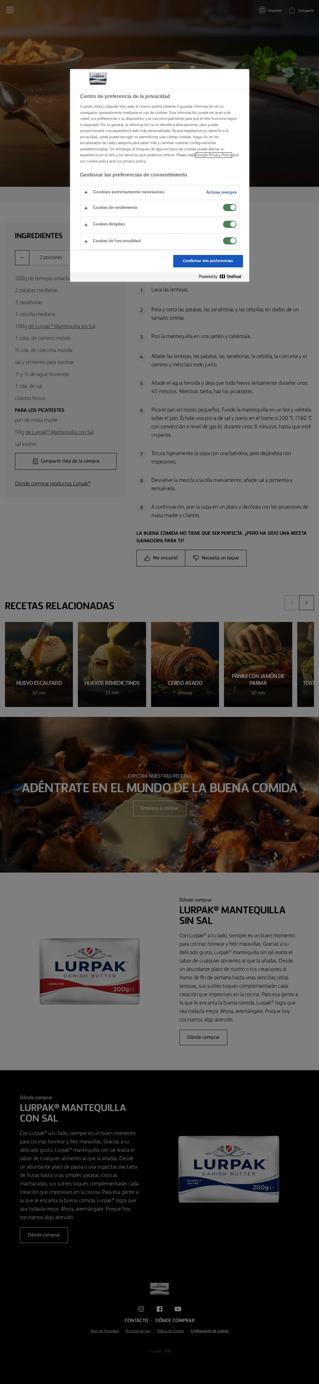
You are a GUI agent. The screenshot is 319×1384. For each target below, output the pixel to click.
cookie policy (97, 161)
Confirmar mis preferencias (208, 261)
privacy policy (134, 161)
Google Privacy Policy (213, 155)
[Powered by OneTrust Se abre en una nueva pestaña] (222, 277)
